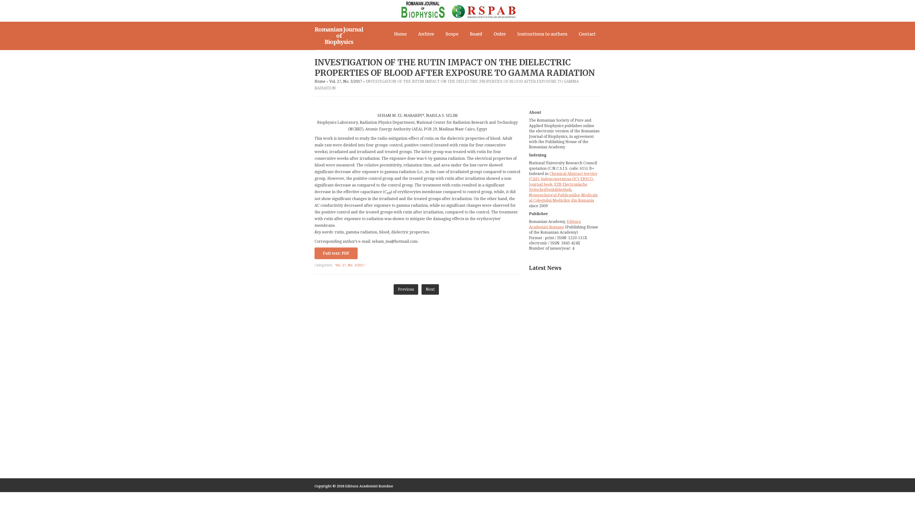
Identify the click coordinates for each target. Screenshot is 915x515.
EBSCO (586, 179)
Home (400, 34)
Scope (452, 34)
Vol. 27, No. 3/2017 (345, 81)
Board (476, 34)
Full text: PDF (336, 253)
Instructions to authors (542, 34)
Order (500, 34)
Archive (426, 34)
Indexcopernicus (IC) (560, 179)
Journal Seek (540, 184)
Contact (587, 34)
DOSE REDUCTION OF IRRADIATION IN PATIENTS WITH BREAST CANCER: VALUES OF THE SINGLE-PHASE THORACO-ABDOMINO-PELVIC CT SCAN (556, 306)
